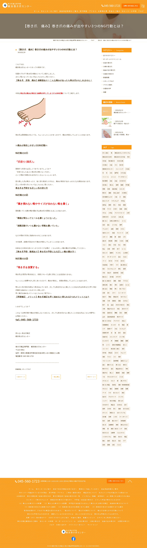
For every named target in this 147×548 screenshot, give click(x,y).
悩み (119, 441)
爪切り (115, 209)
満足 (103, 357)
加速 (123, 373)
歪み (119, 257)
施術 (108, 441)
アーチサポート (122, 177)
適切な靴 (104, 285)
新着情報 (18, 369)
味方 (103, 421)
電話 (123, 325)
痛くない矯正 (106, 385)
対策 (108, 249)
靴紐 (111, 289)
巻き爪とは (105, 432)
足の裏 (104, 417)
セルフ (113, 381)
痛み (103, 441)
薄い (114, 205)
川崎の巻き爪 (107, 66)
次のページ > (91, 377)
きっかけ (113, 325)
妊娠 (121, 209)
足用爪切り (105, 217)
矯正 (125, 437)
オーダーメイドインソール (112, 59)
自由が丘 (104, 337)
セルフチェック (111, 269)
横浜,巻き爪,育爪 (107, 157)
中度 (103, 209)
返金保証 (114, 189)
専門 (121, 225)
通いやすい (124, 381)
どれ (124, 237)
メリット (113, 177)
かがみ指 (123, 173)
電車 (119, 281)
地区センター (106, 233)
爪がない (125, 301)
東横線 (116, 341)
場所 (119, 357)
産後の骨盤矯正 (116, 345)
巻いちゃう (116, 393)
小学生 (110, 213)
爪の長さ (104, 165)
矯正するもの (111, 309)
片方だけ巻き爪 (120, 305)
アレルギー (105, 229)
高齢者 (116, 389)
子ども (104, 213)
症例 (103, 408)
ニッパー (104, 401)
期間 (122, 341)
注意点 (121, 285)
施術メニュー (124, 361)
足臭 (108, 189)
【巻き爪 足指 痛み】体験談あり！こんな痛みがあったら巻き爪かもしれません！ (54, 80)
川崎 (103, 309)
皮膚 (122, 389)
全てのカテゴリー (109, 55)
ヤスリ (109, 357)
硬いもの (120, 401)
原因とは (112, 413)
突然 (113, 249)
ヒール (124, 249)
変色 (125, 428)
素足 (123, 393)
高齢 (119, 408)
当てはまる (126, 408)
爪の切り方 (123, 181)
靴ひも (112, 185)
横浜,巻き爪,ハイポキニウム (122, 153)
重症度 (118, 373)
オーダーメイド (111, 257)
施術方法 (109, 313)
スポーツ (104, 237)
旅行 (119, 333)
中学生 (123, 201)
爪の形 (109, 408)
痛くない (104, 221)
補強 (110, 193)
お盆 (111, 165)
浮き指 (104, 161)
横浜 (115, 437)
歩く (103, 257)
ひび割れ (125, 253)
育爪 (128, 157)
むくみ (127, 285)
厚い (116, 289)
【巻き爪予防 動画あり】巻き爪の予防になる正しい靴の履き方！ (46, 251)
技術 (103, 445)
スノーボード (122, 293)
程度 (124, 205)
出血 (116, 181)
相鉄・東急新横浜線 (123, 385)
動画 (122, 185)
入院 (127, 233)
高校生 (104, 205)
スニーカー (105, 349)
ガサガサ (118, 277)
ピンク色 (122, 337)
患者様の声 (105, 333)
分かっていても (121, 413)
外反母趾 (104, 265)
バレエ (119, 445)
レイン (108, 345)
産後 (125, 209)
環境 (103, 189)
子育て (112, 265)
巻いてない (123, 289)
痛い (108, 225)
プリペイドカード (119, 213)
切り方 (110, 261)
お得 (128, 213)
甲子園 (127, 185)
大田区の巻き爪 (108, 74)
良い (114, 408)
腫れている (110, 365)
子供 (103, 273)
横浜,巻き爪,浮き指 (119, 157)
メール (124, 221)
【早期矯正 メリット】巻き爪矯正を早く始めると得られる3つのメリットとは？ (52, 297)
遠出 (124, 333)
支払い (124, 321)
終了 (118, 249)
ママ (117, 265)
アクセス (125, 281)
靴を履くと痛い (115, 349)
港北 (128, 305)
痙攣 (128, 373)
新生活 (110, 353)
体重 (127, 241)
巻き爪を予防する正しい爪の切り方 (32, 188)
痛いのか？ (115, 421)
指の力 (104, 397)
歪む (112, 369)
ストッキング (113, 337)
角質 (117, 229)
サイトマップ (93, 525)
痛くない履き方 (106, 281)
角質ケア (109, 329)
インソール (105, 177)
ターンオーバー (124, 417)
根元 (110, 245)
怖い (119, 245)
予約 (127, 369)
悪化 (119, 269)
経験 (108, 445)
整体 (119, 237)
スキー (114, 293)
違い (108, 293)
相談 (113, 233)
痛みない (104, 277)
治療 (108, 421)
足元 (121, 313)
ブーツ (104, 261)
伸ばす (109, 273)
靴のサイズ (120, 317)
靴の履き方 (112, 161)
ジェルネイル (120, 432)
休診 (103, 225)
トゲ (103, 329)
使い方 (104, 425)
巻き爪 (120, 437)
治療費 (113, 432)
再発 (110, 205)
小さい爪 (122, 189)
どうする (114, 225)
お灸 (111, 173)
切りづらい (124, 297)
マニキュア (123, 329)
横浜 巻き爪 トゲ (116, 428)
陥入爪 (114, 441)
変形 (123, 349)
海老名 (114, 385)
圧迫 (112, 305)
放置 (127, 389)
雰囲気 (114, 301)
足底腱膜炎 (105, 325)
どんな (121, 377)
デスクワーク (112, 397)
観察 (127, 341)
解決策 (110, 241)
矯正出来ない (119, 369)
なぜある (119, 405)
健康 (125, 313)
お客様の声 (107, 88)
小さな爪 (113, 217)
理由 (110, 297)
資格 (103, 428)
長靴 (115, 281)
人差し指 (120, 217)
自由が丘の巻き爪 (109, 70)
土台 (103, 317)
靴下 (103, 305)
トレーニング (119, 169)
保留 (104, 92)
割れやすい (105, 369)
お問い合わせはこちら (131, 6)
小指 (116, 197)
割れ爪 (104, 193)
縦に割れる (124, 265)
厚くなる (118, 365)
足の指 (104, 353)
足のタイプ (125, 309)
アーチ (104, 393)
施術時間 (116, 361)
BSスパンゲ (105, 201)
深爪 (116, 285)
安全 (118, 309)
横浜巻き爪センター (108, 169)
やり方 (116, 261)
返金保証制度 (111, 317)
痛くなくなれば (106, 321)
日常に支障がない (115, 221)
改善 (103, 301)
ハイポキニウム (106, 437)
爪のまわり (105, 405)
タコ (116, 165)
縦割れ (112, 253)
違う (125, 405)
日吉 (111, 181)
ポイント (104, 413)
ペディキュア (115, 201)
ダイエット (105, 381)
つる (103, 377)
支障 (110, 417)
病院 (117, 425)
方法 (116, 329)
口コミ (116, 353)
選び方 (104, 241)
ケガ (109, 393)
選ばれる (104, 373)
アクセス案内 (107, 85)
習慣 (117, 185)
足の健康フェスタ (107, 197)
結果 (124, 269)
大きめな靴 (120, 161)
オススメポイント (112, 377)
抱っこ (125, 345)
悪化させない (124, 425)
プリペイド (117, 321)
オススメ (104, 389)
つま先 (121, 241)
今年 (108, 301)
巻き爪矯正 (113, 401)
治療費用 (111, 425)
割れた (125, 365)
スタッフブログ (26, 369)
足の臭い (104, 185)
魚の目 (121, 165)
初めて (104, 297)
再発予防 (115, 273)
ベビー (104, 245)
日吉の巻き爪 (107, 63)
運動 (111, 237)
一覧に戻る (56, 377)
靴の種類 (104, 181)
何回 (122, 273)
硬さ (111, 285)
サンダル (118, 253)
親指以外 (115, 297)
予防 (124, 245)
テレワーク (120, 233)
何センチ (104, 253)
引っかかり (105, 341)
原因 (116, 241)
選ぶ (103, 365)
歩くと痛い (105, 153)
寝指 (124, 197)
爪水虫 (127, 169)
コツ (114, 357)
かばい (125, 257)
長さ (103, 269)
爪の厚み (124, 193)
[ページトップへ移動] (130, 481)
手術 (114, 245)
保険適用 (123, 421)
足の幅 (112, 277)
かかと (122, 229)
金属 (112, 229)
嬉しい (112, 373)
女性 (113, 445)
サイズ (109, 209)
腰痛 (116, 313)
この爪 (115, 417)
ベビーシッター (106, 361)
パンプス (120, 397)
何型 (103, 313)
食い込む (104, 289)
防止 (103, 249)
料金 (119, 205)
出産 (103, 293)
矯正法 (113, 405)
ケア (124, 441)
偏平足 (116, 173)
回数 (119, 301)
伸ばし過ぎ (116, 193)
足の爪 (122, 261)
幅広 (111, 389)
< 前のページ (21, 377)
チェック (123, 353)
